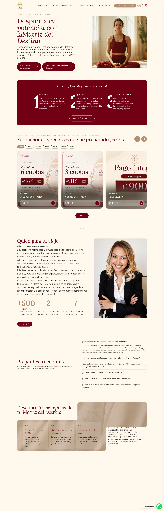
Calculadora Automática (59, 5)
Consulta (29, 146)
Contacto (81, 5)
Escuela (108, 5)
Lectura (64, 146)
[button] (143, 180)
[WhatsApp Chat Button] (159, 506)
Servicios (90, 5)
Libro (72, 146)
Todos (21, 146)
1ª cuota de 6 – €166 (31, 196)
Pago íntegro (116, 196)
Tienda (46, 5)
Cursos (99, 5)
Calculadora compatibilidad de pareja (57, 66)
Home (40, 5)
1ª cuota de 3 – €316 (75, 196)
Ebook (47, 146)
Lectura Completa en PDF (125, 5)
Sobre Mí (73, 5)
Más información (82, 118)
